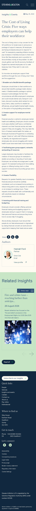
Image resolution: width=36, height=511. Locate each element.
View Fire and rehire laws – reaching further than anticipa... (18, 291)
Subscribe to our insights (13, 378)
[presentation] (31, 354)
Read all (7, 362)
